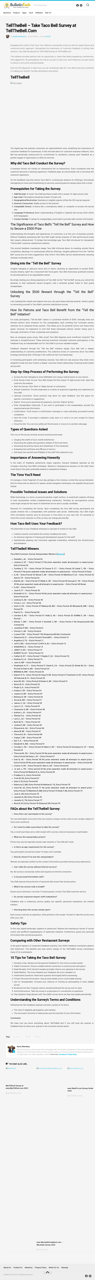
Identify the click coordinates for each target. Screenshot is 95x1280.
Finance (16, 13)
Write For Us (54, 1268)
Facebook (63, 1054)
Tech (31, 13)
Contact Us (17, 1268)
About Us (7, 1268)
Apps (24, 13)
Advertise (29, 1268)
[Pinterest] (81, 5)
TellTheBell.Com (38, 1037)
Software (39, 13)
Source (60, 554)
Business (7, 13)
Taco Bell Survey (17, 1037)
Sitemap (64, 1268)
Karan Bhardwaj (19, 36)
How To (48, 13)
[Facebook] (77, 5)
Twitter (70, 1054)
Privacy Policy (40, 1268)
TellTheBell (28, 1037)
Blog (75, 1054)
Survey (48, 36)
